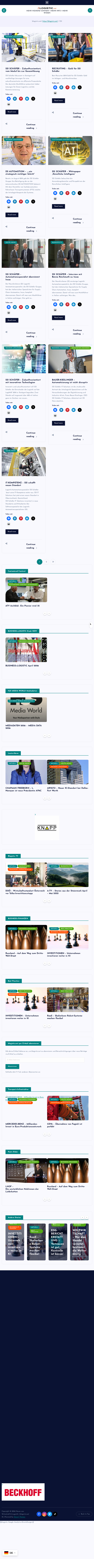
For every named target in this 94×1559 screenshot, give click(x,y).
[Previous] (45, 613)
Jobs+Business (58, 36)
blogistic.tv (57, 242)
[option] (26, 593)
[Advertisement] (23, 1379)
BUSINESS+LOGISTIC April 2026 (22, 666)
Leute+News (11, 242)
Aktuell (12, 581)
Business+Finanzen (60, 348)
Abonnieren (12, 1066)
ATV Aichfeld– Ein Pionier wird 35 (23, 606)
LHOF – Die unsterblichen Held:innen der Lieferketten (22, 1189)
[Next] (49, 613)
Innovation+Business (81, 348)
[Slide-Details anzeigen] (47, 827)
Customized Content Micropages (66, 139)
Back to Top (85, 1514)
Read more (12, 112)
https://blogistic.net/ (50, 21)
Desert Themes (19, 1517)
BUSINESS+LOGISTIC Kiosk (29, 641)
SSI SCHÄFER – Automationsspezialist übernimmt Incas (23, 277)
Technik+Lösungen (14, 36)
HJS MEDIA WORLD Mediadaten (21, 701)
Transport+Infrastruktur (20, 869)
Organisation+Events (28, 1162)
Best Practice (66, 928)
